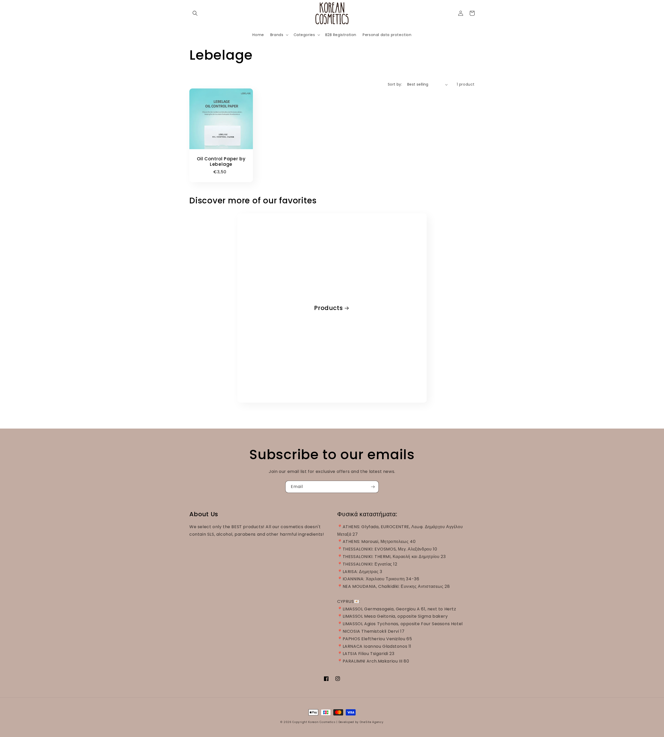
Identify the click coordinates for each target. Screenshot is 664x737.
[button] (195, 13)
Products (328, 308)
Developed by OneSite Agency (361, 722)
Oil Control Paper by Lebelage (221, 161)
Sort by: (395, 84)
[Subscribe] (372, 487)
